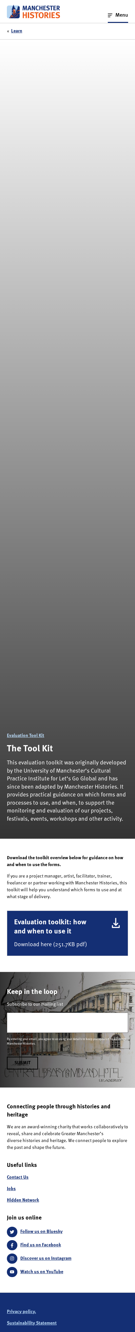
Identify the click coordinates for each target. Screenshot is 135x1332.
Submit (22, 1063)
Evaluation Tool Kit (25, 735)
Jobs (11, 1189)
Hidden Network (23, 1200)
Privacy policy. (21, 1311)
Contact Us (18, 1177)
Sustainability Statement (32, 1323)
